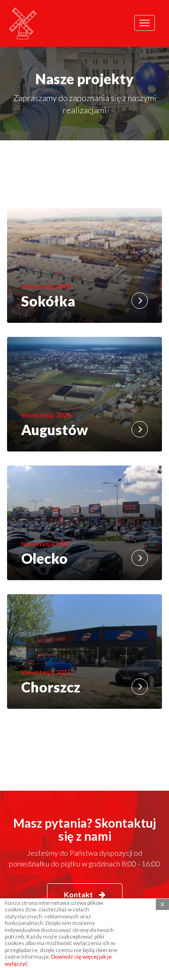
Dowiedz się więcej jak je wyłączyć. (58, 960)
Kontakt (79, 894)
